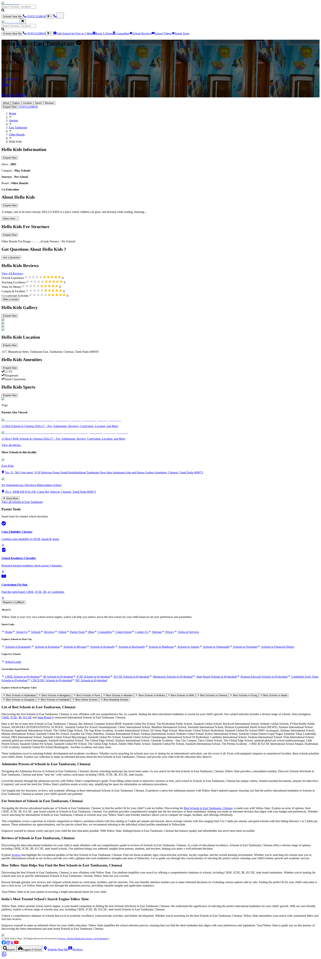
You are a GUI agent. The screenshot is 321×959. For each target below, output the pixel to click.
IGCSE (27, 717)
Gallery (16, 103)
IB (20, 717)
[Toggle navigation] (60, 15)
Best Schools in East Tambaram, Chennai (208, 808)
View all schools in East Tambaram (22, 502)
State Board (44, 717)
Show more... (10, 218)
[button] (160, 8)
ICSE (14, 717)
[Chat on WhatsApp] (4, 955)
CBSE (5, 717)
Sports (38, 103)
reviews (16, 854)
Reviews (49, 103)
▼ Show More (10, 498)
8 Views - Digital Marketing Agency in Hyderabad (83, 938)
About (6, 103)
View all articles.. (11, 445)
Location (27, 103)
